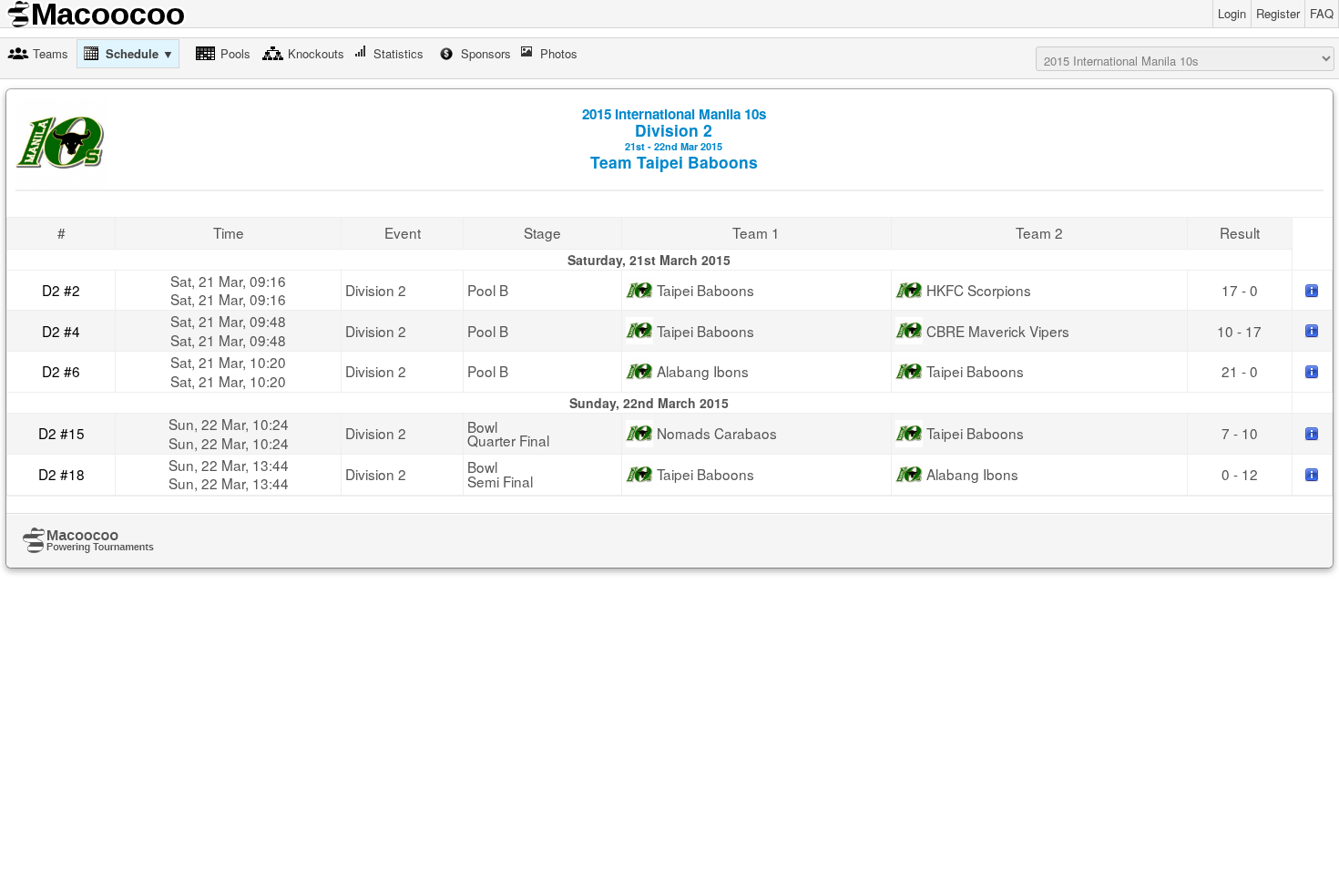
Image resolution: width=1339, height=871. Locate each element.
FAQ (1322, 13)
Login (1232, 13)
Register (1278, 13)
